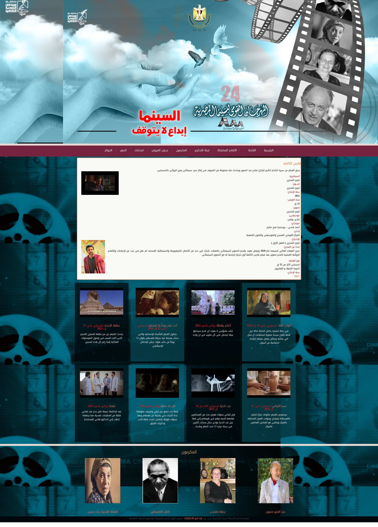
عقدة (112, 406)
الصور (123, 150)
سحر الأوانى (279, 406)
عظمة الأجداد (112, 325)
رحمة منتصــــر (217, 511)
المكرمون (181, 150)
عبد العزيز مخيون (275, 511)
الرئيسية (268, 150)
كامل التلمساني (160, 511)
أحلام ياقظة (224, 325)
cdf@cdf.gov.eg (193, 518)
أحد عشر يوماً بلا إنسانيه (162, 325)
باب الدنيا (225, 406)
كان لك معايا (168, 406)
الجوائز (108, 150)
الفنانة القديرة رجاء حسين (102, 511)
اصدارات (139, 150)
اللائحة (252, 150)
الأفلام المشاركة (227, 150)
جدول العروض (160, 150)
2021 (297, 276)
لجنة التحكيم (202, 150)
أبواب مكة (284, 325)
